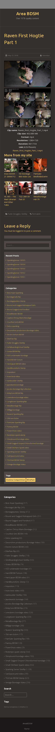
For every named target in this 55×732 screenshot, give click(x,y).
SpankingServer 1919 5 (16, 260)
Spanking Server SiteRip (16, 452)
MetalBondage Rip (14, 406)
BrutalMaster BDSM (14, 314)
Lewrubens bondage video (17, 397)
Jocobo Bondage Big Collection (19, 389)
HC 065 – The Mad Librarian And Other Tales (10, 200)
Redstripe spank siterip (16, 435)
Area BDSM (27, 13)
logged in (19, 231)
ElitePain (31, 480)
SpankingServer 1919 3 (16, 268)
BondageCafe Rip (14, 297)
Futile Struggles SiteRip (17, 214)
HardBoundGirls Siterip (16, 368)
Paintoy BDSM (12, 426)
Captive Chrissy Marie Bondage (19, 318)
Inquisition (11, 372)
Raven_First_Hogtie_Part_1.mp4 (27, 150)
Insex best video (13, 376)
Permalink (36, 214)
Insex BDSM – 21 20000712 (10, 175)
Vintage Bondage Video (16, 464)
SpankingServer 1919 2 (16, 273)
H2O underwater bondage (17, 355)
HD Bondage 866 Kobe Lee (25, 175)
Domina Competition (15, 480)
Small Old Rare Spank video (18, 447)
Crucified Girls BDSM (15, 322)
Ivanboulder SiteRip (15, 380)
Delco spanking (13, 326)
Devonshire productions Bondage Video (23, 330)
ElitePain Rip (12, 339)
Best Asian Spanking (15, 293)
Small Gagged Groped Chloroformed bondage (25, 443)
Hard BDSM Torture (15, 360)
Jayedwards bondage (15, 385)
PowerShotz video (14, 431)
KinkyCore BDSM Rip (15, 393)
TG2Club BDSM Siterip (16, 460)
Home (27, 728)
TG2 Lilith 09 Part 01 (24, 198)
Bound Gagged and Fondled (18, 309)
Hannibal (46, 55)
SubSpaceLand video (15, 456)
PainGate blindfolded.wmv (40, 175)
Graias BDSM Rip (13, 351)
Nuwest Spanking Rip (15, 414)
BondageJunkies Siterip (16, 301)
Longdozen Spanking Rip (17, 401)
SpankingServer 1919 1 (16, 277)
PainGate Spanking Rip (16, 422)
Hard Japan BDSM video (16, 364)
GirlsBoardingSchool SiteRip (18, 347)
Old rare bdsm (13, 418)
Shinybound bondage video (18, 439)
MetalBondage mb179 (40, 198)
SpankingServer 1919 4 (16, 264)
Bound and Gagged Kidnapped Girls (21, 305)
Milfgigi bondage (13, 410)
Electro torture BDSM (15, 334)
